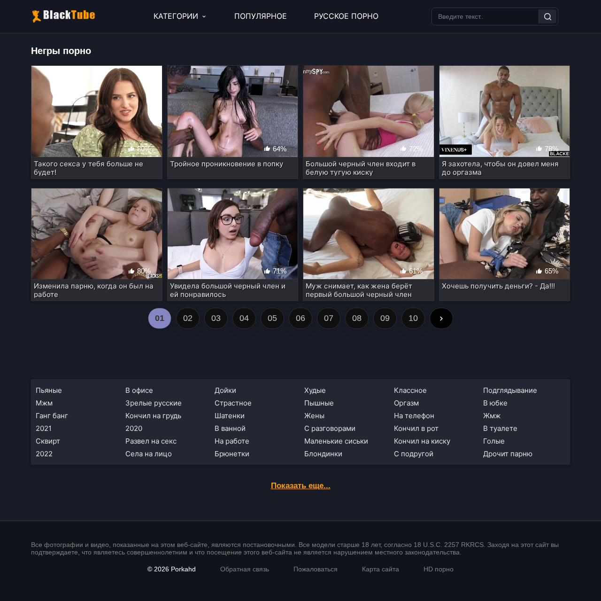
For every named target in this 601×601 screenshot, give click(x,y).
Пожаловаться (315, 569)
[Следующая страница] (441, 318)
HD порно (439, 569)
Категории (176, 16)
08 (357, 318)
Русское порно (346, 16)
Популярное (260, 16)
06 (300, 318)
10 (413, 318)
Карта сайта (380, 569)
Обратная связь (244, 569)
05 (272, 318)
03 (216, 318)
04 (244, 318)
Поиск (547, 16)
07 (328, 318)
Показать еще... (301, 485)
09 (385, 318)
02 (188, 318)
